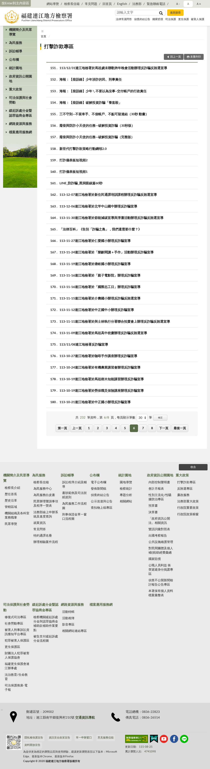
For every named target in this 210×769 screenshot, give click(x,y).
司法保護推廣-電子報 (16, 687)
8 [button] (152, 428)
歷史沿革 (11, 500)
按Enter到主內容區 (15, 3)
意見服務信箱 (106, 737)
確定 (160, 417)
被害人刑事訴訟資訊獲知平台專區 (17, 632)
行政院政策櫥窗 (188, 514)
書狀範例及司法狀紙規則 (74, 495)
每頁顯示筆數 (126, 417)
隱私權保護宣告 (33, 737)
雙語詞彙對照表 (159, 529)
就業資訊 (39, 522)
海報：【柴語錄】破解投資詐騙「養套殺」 (90, 102)
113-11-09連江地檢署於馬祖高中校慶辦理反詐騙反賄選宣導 (103, 333)
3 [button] (107, 428)
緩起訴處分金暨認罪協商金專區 (20, 113)
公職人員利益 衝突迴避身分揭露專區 (160, 570)
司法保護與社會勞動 (20, 100)
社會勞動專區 (14, 623)
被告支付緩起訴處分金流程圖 (45, 638)
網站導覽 (53, 4)
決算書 (153, 512)
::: (42, 31)
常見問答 (39, 529)
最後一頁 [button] (180, 428)
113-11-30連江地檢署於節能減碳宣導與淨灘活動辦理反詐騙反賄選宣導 (111, 218)
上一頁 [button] (77, 428)
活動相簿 (68, 618)
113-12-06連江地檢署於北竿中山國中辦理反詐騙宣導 (98, 206)
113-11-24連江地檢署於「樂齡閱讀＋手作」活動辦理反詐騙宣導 (106, 252)
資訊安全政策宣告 (59, 737)
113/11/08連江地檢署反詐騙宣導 (83, 344)
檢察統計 (126, 488)
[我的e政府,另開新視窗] (154, 740)
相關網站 (126, 501)
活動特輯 (68, 611)
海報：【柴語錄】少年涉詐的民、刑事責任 (90, 79)
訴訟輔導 (15, 51)
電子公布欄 (98, 482)
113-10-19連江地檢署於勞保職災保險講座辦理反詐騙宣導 (101, 390)
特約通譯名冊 (42, 535)
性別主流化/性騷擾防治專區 (159, 497)
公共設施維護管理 (160, 542)
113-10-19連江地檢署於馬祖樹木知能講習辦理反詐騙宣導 (101, 379)
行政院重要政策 (188, 507)
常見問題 (91, 4)
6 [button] (134, 428)
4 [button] (116, 428)
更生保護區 (12, 646)
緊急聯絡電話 (156, 4)
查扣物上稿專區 (101, 507)
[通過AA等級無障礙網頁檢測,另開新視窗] (136, 740)
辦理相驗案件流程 (45, 542)
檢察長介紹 (12, 487)
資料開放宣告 (32, 745)
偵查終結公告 (142, 19)
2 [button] (98, 428)
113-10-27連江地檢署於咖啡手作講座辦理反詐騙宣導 (98, 356)
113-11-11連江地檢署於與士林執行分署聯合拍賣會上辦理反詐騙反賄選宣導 (114, 321)
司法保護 (170, 19)
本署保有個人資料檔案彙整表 (160, 593)
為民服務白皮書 (44, 495)
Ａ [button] (188, 4)
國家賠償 (157, 19)
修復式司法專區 (15, 617)
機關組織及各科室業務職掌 (17, 515)
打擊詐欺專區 (59, 46)
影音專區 (68, 624)
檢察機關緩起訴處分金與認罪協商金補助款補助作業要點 (45, 624)
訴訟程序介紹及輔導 (74, 484)
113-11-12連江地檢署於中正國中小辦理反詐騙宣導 (96, 310)
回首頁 (107, 4)
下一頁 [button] (163, 428)
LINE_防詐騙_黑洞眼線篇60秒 (81, 183)
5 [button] (125, 428)
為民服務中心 (42, 488)
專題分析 (126, 495)
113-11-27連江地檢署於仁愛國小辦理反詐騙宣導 (95, 240)
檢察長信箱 (72, 4)
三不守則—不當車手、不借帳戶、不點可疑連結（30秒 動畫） (104, 114)
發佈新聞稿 (98, 488)
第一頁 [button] (62, 428)
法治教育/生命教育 (16, 677)
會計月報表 (156, 488)
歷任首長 (11, 494)
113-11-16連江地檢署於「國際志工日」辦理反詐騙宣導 (99, 287)
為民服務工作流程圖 (74, 506)
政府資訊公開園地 (20, 79)
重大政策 (15, 89)
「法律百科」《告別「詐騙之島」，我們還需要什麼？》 (100, 229)
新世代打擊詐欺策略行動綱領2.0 (83, 148)
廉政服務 (183, 495)
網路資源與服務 (20, 123)
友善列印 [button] (195, 57)
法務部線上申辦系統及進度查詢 (45, 514)
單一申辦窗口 (84, 737)
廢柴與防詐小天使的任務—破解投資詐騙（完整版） (96, 137)
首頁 (43, 36)
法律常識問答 (124, 19)
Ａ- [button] (178, 4)
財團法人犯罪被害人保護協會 (17, 655)
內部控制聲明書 (159, 482)
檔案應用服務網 (20, 132)
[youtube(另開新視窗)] (164, 740)
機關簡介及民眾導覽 (20, 32)
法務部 (137, 4)
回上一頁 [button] (175, 57)
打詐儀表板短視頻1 (73, 171)
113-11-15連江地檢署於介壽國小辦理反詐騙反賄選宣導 (99, 298)
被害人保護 (197, 19)
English (122, 4)
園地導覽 (126, 482)
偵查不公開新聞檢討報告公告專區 (160, 582)
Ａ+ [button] (198, 4)
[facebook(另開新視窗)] (174, 740)
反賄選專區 (185, 488)
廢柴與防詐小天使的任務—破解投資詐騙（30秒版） (97, 125)
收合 (193, 467)
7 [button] (143, 428)
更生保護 (183, 19)
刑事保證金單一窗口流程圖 (74, 516)
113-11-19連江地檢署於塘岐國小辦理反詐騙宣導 (95, 264)
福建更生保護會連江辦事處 (17, 666)
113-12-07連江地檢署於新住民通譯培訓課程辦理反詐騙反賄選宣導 (108, 194)
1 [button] (89, 428)
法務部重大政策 (188, 501)
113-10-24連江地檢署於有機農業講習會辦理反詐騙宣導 (99, 367)
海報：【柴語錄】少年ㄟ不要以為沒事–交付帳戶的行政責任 (103, 91)
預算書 (153, 505)
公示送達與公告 (101, 501)
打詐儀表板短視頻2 (73, 160)
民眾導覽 (11, 524)
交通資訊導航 (85, 717)
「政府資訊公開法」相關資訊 (159, 520)
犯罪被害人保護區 (17, 640)
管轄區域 (11, 506)
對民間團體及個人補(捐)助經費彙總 (160, 550)
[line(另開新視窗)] (184, 740)
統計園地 (15, 68)
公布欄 (14, 59)
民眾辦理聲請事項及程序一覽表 (45, 503)
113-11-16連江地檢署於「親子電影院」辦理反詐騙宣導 (99, 275)
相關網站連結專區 (74, 630)
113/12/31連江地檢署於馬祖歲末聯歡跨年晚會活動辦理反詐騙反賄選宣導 (113, 68)
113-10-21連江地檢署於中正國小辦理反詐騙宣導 (95, 402)
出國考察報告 (157, 535)
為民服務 (15, 42)
